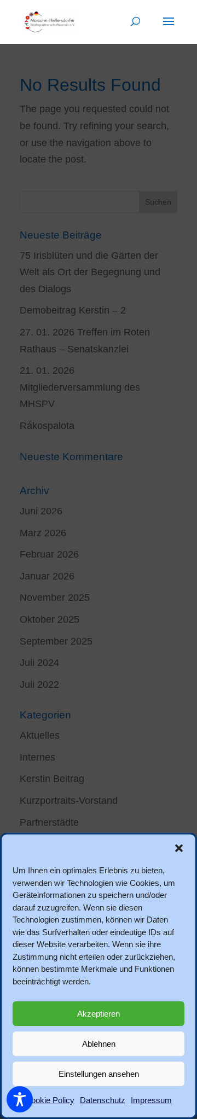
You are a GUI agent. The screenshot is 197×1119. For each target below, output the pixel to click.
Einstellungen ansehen (99, 1074)
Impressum (151, 1100)
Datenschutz (102, 1100)
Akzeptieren (98, 1013)
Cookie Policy (49, 1100)
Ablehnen (98, 1043)
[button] (178, 848)
